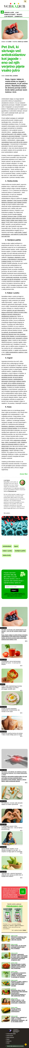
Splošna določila (9, 1035)
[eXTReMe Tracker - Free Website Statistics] (10, 1031)
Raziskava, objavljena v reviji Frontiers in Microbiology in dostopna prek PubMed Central (13, 259)
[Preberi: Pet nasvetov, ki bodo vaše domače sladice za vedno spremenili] (12, 786)
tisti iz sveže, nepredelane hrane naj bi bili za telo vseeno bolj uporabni (14, 142)
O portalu (11, 1033)
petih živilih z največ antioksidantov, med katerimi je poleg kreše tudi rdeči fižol (14, 234)
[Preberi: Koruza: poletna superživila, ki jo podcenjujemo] (5, 1014)
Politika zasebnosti (10, 1037)
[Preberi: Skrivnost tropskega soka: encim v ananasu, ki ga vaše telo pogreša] (5, 942)
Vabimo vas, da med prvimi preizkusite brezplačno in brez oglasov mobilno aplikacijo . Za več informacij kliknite (13, 893)
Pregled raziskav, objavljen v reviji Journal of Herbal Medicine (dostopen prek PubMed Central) (14, 200)
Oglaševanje (8, 1041)
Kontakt (7, 1042)
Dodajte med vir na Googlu (15, 1046)
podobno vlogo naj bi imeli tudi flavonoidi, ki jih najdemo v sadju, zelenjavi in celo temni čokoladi (14, 134)
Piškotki (7, 1039)
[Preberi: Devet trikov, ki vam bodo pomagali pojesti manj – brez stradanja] (5, 951)
